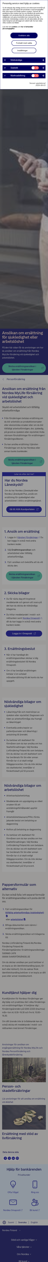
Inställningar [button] (22, 50)
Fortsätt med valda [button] (24, 43)
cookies (14, 27)
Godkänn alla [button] (24, 35)
